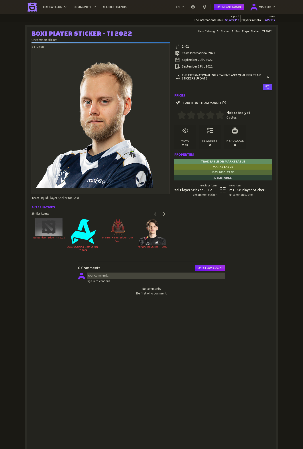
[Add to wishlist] (267, 87)
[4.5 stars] (217, 115)
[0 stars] (175, 115)
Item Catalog (206, 31)
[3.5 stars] (208, 115)
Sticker (225, 31)
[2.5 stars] (198, 115)
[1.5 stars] (189, 115)
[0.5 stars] (179, 115)
